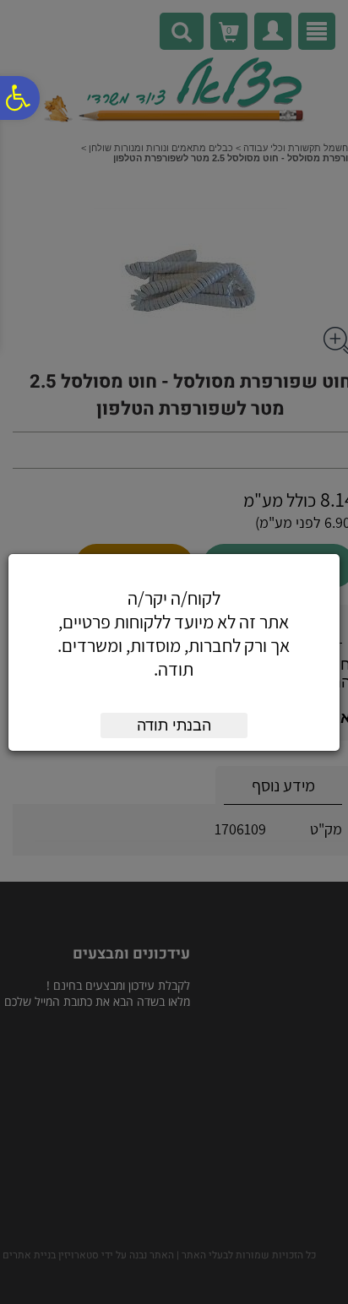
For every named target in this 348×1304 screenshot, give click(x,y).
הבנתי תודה (174, 725)
